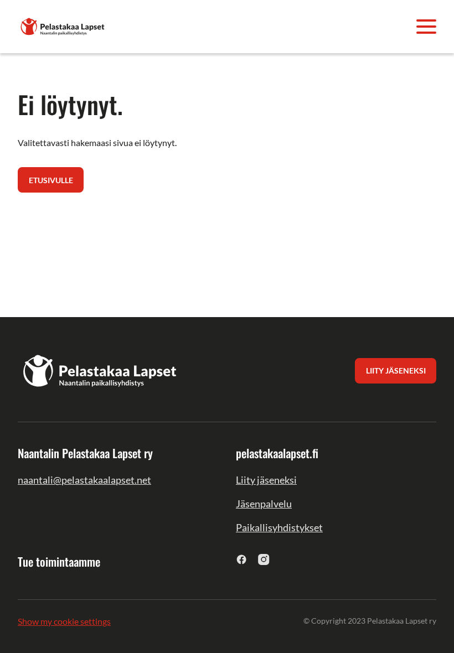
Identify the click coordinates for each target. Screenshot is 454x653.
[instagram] (264, 559)
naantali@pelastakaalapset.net (84, 480)
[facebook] (241, 559)
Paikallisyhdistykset (279, 527)
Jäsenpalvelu (264, 503)
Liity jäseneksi (266, 480)
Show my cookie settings (64, 621)
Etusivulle (51, 180)
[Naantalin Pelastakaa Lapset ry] (63, 25)
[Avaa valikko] (426, 26)
